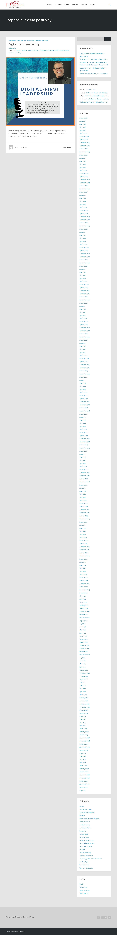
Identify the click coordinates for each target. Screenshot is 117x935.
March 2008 (83, 765)
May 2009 (82, 722)
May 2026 (82, 127)
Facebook (58, 5)
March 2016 (83, 500)
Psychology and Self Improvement (37, 40)
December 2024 (84, 180)
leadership (31, 50)
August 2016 (83, 485)
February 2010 (83, 698)
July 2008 (82, 753)
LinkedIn (84, 5)
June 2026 (82, 124)
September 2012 (84, 617)
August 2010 (83, 679)
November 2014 (84, 550)
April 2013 (82, 599)
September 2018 (84, 411)
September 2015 (84, 519)
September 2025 (84, 152)
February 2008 (84, 769)
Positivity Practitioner (86, 856)
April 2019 (82, 389)
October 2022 (83, 260)
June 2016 (82, 491)
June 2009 (82, 719)
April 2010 (82, 691)
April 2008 (82, 762)
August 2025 (83, 155)
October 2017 (83, 445)
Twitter (66, 5)
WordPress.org (84, 893)
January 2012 (83, 642)
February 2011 (83, 670)
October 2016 (83, 479)
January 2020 (83, 361)
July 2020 (82, 343)
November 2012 (84, 611)
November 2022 (84, 257)
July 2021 (82, 306)
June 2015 (82, 528)
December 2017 (84, 439)
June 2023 (82, 235)
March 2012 (83, 636)
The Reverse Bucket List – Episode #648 (98, 93)
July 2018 (82, 417)
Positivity (36, 50)
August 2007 (83, 787)
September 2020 (84, 337)
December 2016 (84, 472)
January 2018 (83, 435)
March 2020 (83, 355)
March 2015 (83, 537)
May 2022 (82, 275)
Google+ (92, 5)
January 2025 (83, 176)
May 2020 (82, 349)
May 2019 (82, 386)
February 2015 (83, 540)
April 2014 (82, 571)
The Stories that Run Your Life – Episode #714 (93, 74)
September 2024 (84, 189)
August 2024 (83, 192)
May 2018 (82, 423)
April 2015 (82, 534)
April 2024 (82, 204)
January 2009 (83, 735)
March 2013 (83, 602)
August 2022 (83, 266)
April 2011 (82, 667)
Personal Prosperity (85, 846)
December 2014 (84, 547)
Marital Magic (83, 834)
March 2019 (83, 392)
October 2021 (83, 297)
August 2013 (83, 593)
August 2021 (83, 303)
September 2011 (84, 654)
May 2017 (82, 460)
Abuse (81, 806)
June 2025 (82, 161)
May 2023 (82, 238)
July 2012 (82, 624)
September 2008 (84, 747)
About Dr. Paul (91, 90)
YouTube (75, 5)
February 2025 (84, 173)
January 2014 (83, 580)
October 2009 (83, 710)
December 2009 (84, 704)
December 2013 (84, 584)
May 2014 (82, 568)
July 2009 (82, 716)
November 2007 (84, 778)
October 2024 (83, 186)
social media (50, 50)
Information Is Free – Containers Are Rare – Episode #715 (92, 69)
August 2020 (83, 340)
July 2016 (82, 488)
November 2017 (84, 442)
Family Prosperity (84, 825)
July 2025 (82, 158)
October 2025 (83, 149)
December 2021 (84, 291)
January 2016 (83, 506)
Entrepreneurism (84, 822)
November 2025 (84, 146)
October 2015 (83, 516)
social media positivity (15, 53)
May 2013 (82, 596)
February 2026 (84, 136)
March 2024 (83, 207)
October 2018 (83, 408)
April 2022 (82, 278)
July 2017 (82, 454)
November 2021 (84, 294)
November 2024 (84, 183)
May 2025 (82, 164)
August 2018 (83, 414)
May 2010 (82, 688)
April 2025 (82, 167)
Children (82, 815)
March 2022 (83, 281)
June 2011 (82, 661)
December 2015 (84, 510)
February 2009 (84, 732)
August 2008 (83, 750)
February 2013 (83, 605)
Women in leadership (86, 868)
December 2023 (84, 217)
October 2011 (83, 651)
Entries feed (83, 887)
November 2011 (84, 648)
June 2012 (82, 627)
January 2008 (83, 772)
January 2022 (83, 287)
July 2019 (82, 380)
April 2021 (82, 315)
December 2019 (84, 365)
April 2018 (82, 426)
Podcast (23, 40)
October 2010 (83, 676)
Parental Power (84, 837)
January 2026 (83, 139)
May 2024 (82, 201)
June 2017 (82, 457)
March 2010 (83, 695)
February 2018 (83, 432)
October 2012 (83, 614)
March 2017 (83, 466)
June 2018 (82, 420)
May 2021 (82, 312)
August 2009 (83, 713)
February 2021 (83, 321)
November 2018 (84, 405)
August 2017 (83, 451)
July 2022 (82, 269)
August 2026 (83, 118)
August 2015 (83, 522)
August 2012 (83, 621)
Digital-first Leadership (24, 44)
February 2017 (83, 469)
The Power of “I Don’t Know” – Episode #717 (93, 59)
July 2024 (82, 195)
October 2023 (83, 223)
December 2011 (84, 645)
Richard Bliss (43, 50)
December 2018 (84, 402)
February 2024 (84, 210)
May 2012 (82, 630)
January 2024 (83, 213)
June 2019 (82, 383)
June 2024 (82, 198)
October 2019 (83, 371)
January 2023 (83, 250)
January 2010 (83, 701)
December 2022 (84, 254)
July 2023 (82, 232)
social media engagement (62, 50)
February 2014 (83, 577)
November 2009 (84, 707)
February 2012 (83, 639)
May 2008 (82, 759)
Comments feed (84, 890)
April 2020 (82, 352)
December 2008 (84, 738)
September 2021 (84, 300)
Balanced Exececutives (86, 812)
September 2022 (84, 263)
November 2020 (84, 331)
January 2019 (83, 398)
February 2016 (83, 503)
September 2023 (84, 226)
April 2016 (82, 497)
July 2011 (82, 658)
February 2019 (83, 395)
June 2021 (82, 309)
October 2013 (83, 587)
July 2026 (82, 121)
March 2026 (83, 133)
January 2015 (83, 543)
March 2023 (83, 244)
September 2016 (84, 482)
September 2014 (84, 556)
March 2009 (83, 728)
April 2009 (82, 725)
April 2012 (82, 633)
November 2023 (84, 220)
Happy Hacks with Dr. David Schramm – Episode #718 (92, 55)
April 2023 (82, 241)
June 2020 (82, 346)
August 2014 (83, 559)
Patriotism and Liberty (86, 840)
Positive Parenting (85, 852)
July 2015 (82, 525)
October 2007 (83, 781)
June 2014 (82, 565)
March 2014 (83, 574)
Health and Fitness (85, 828)
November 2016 (84, 476)
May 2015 (82, 531)
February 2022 (84, 284)
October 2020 (83, 334)
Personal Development (86, 843)
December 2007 (84, 775)
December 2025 (84, 142)
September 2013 (84, 590)
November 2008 (84, 741)
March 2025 (83, 170)
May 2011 (82, 664)
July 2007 (82, 790)
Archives (49, 5)
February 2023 (84, 247)
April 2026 (82, 130)
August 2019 (83, 377)
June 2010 (82, 685)
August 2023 (83, 229)
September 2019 (84, 374)
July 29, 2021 (12, 48)
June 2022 (82, 272)
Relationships (83, 862)
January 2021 (83, 324)
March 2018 (83, 429)
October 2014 (83, 553)
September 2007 (84, 784)
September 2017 (84, 448)
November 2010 (84, 673)
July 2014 (82, 562)
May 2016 (82, 494)
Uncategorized (84, 865)
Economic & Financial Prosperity (89, 819)
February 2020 (84, 358)
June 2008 (82, 756)
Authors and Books (14, 40)
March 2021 (83, 318)
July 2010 (82, 682)
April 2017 (82, 463)
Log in (81, 884)
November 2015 (84, 513)
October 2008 (83, 744)
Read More (67, 147)
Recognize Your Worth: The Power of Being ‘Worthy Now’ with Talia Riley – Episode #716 (93, 64)
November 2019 (84, 368)
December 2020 (84, 328)
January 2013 (83, 608)
